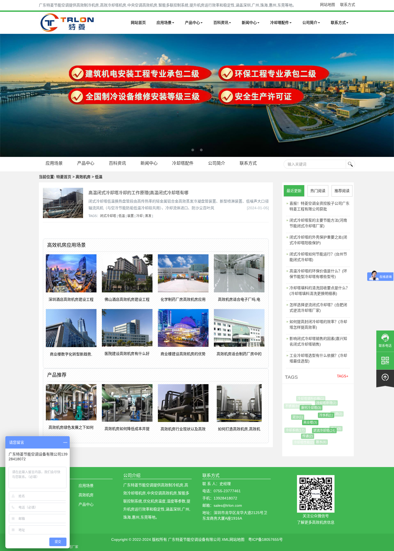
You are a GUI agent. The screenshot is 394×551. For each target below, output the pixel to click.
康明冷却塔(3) (307, 408)
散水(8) (319, 442)
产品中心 (192, 22)
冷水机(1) (321, 415)
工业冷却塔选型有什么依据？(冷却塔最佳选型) (318, 358)
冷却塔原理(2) (324, 403)
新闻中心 (249, 22)
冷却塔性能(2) (303, 442)
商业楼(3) (305, 422)
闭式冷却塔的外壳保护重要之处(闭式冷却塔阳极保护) (318, 240)
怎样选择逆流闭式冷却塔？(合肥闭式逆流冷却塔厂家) (318, 308)
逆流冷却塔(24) (320, 430)
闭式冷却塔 (108, 216)
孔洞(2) (335, 414)
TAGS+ (342, 376)
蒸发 (148, 216)
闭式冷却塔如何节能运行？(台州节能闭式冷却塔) (318, 257)
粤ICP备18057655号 (265, 539)
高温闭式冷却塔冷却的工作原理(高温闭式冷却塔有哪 (138, 192)
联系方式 (347, 4)
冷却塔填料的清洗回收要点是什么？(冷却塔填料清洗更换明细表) (319, 291)
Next (5, 95)
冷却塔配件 (279, 22)
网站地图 (327, 4)
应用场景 (164, 22)
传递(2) (304, 436)
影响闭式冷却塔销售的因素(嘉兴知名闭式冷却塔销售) (318, 341)
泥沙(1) (294, 417)
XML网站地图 (233, 539)
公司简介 (309, 22)
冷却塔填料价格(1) (309, 399)
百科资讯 (220, 22)
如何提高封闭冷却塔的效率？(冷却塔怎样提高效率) (318, 324)
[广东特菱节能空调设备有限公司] (67, 29)
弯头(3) (333, 429)
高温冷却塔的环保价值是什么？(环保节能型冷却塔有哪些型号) (318, 274)
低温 (121, 216)
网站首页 (138, 22)
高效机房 (86, 495)
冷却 (139, 216)
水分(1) (332, 438)
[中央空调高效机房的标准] (197, 95)
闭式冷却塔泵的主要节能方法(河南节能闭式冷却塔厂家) (318, 223)
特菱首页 (63, 177)
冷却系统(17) (293, 430)
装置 (130, 216)
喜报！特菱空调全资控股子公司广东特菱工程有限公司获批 (319, 206)
